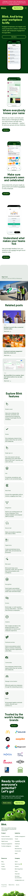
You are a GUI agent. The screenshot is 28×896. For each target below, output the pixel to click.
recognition (21, 187)
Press (16, 871)
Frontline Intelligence (6, 846)
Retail (16, 853)
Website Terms (11, 884)
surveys (13, 250)
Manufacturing (18, 848)
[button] (26, 8)
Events (3, 864)
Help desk (17, 873)
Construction (18, 851)
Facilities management (20, 836)
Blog (2, 861)
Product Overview (5, 836)
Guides (3, 866)
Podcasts (3, 869)
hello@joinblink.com (19, 880)
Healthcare (17, 843)
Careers (17, 866)
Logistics (17, 846)
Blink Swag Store (19, 869)
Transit (16, 838)
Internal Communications (7, 838)
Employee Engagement (6, 843)
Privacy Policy (4, 884)
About (16, 861)
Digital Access (4, 841)
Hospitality (17, 841)
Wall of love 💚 (18, 864)
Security (17, 884)
